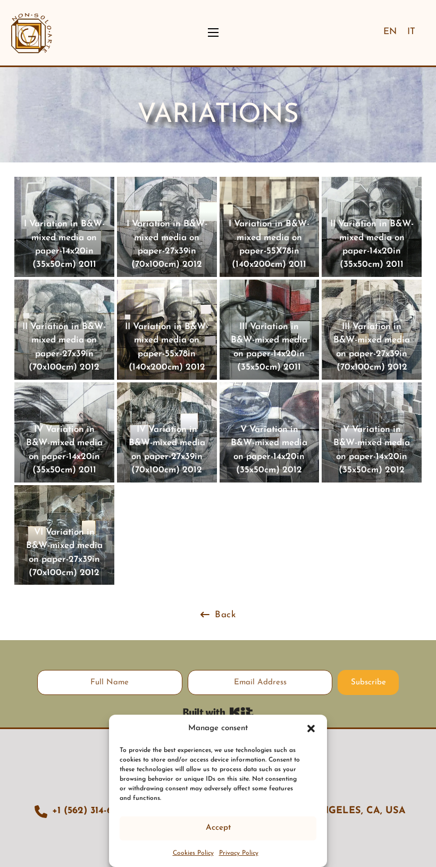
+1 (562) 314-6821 (89, 811)
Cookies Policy (193, 853)
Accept (218, 828)
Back (225, 614)
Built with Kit (218, 712)
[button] (311, 728)
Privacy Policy (238, 853)
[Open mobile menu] (213, 32)
